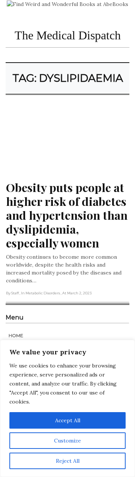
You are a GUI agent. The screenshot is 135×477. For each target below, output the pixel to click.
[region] (67, 408)
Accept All (67, 420)
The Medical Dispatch (68, 35)
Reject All (68, 461)
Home (16, 335)
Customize (67, 440)
